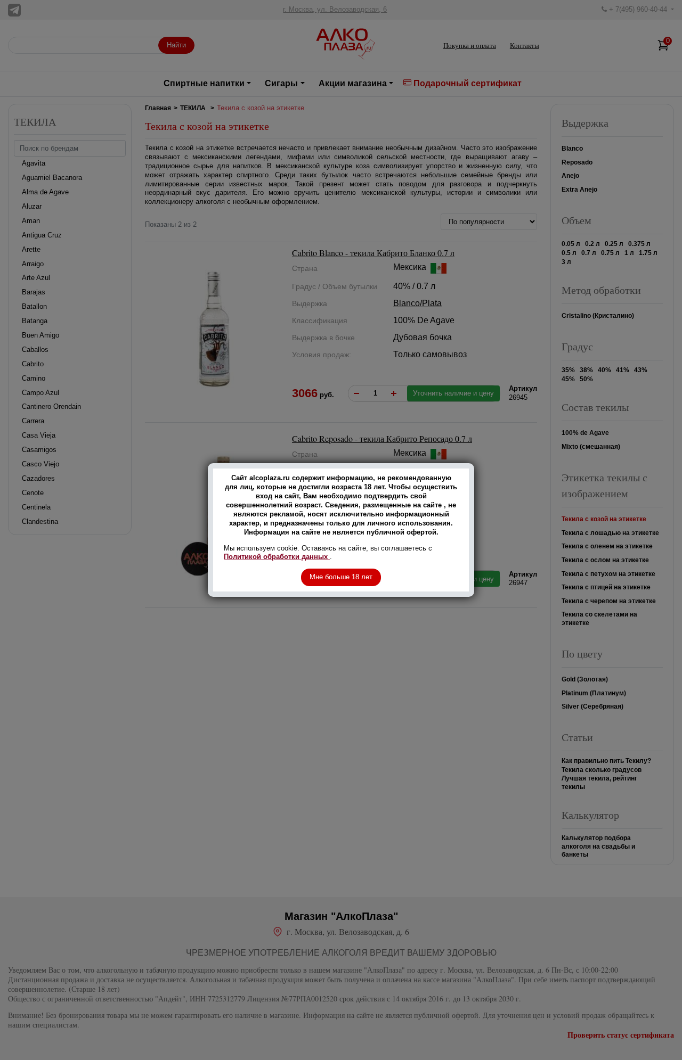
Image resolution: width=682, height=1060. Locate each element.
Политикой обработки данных (277, 557)
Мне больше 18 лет (341, 577)
